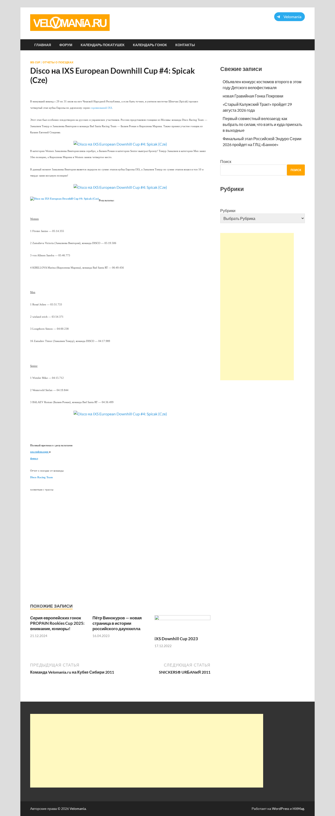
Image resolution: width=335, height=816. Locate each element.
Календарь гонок (150, 45)
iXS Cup (35, 62)
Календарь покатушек (103, 45)
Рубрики (227, 210)
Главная (42, 45)
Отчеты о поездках (58, 62)
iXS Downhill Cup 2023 (176, 638)
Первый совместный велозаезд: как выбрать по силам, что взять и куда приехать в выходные (262, 124)
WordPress (280, 808)
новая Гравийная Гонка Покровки (253, 96)
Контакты (185, 45)
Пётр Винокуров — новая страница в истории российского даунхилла (117, 623)
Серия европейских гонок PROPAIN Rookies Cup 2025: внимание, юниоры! (57, 623)
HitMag (298, 808)
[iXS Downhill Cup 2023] (182, 625)
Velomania (78, 808)
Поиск (225, 161)
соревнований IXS (101, 108)
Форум (65, 45)
